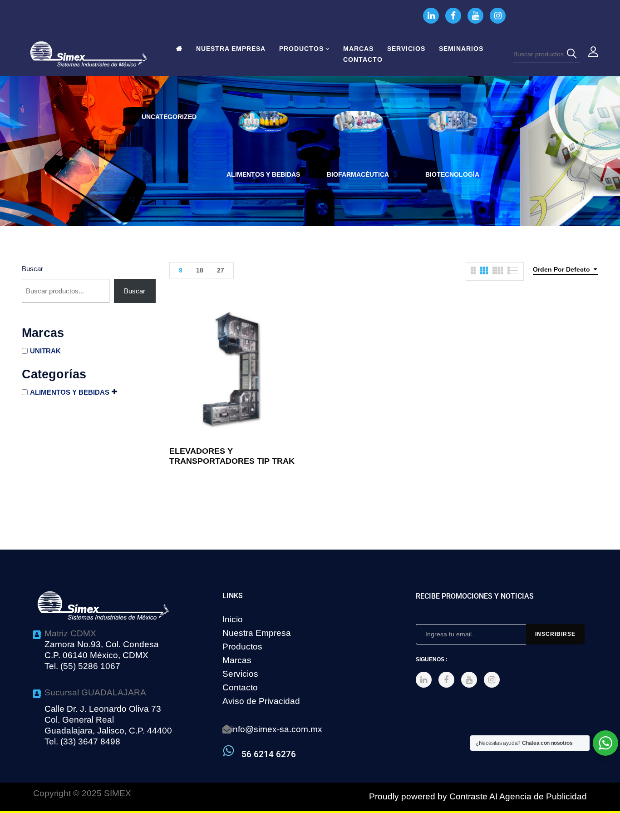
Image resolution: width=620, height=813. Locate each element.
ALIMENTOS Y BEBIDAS (263, 174)
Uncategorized (169, 116)
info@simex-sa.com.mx (276, 729)
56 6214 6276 (268, 754)
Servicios (240, 674)
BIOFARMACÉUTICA (358, 174)
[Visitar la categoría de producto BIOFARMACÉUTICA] (358, 136)
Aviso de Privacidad (261, 701)
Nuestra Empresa (256, 633)
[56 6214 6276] (228, 750)
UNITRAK (45, 351)
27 (220, 270)
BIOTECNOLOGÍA (452, 174)
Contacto (240, 687)
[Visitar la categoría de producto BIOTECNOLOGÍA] (452, 136)
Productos (242, 646)
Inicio (232, 619)
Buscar (32, 269)
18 (199, 270)
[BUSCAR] (573, 54)
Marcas (236, 660)
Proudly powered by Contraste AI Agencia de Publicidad (478, 796)
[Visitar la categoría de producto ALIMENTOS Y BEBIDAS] (263, 136)
